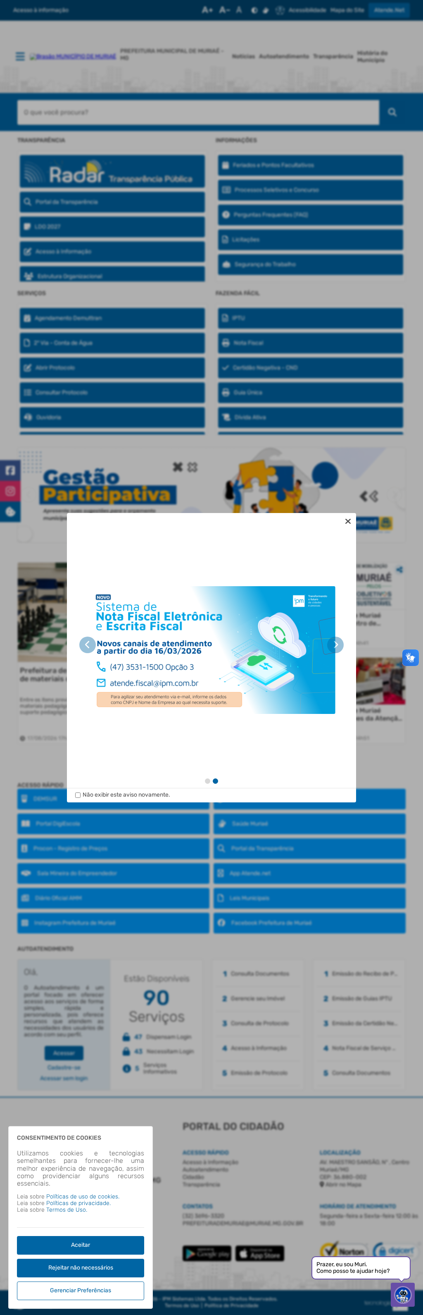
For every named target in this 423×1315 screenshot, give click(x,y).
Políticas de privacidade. (78, 1203)
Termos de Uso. (66, 1209)
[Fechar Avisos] (348, 521)
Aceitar (80, 1244)
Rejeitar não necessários (80, 1267)
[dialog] (211, 657)
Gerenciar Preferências (80, 1290)
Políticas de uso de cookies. (82, 1196)
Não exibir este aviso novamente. (126, 795)
